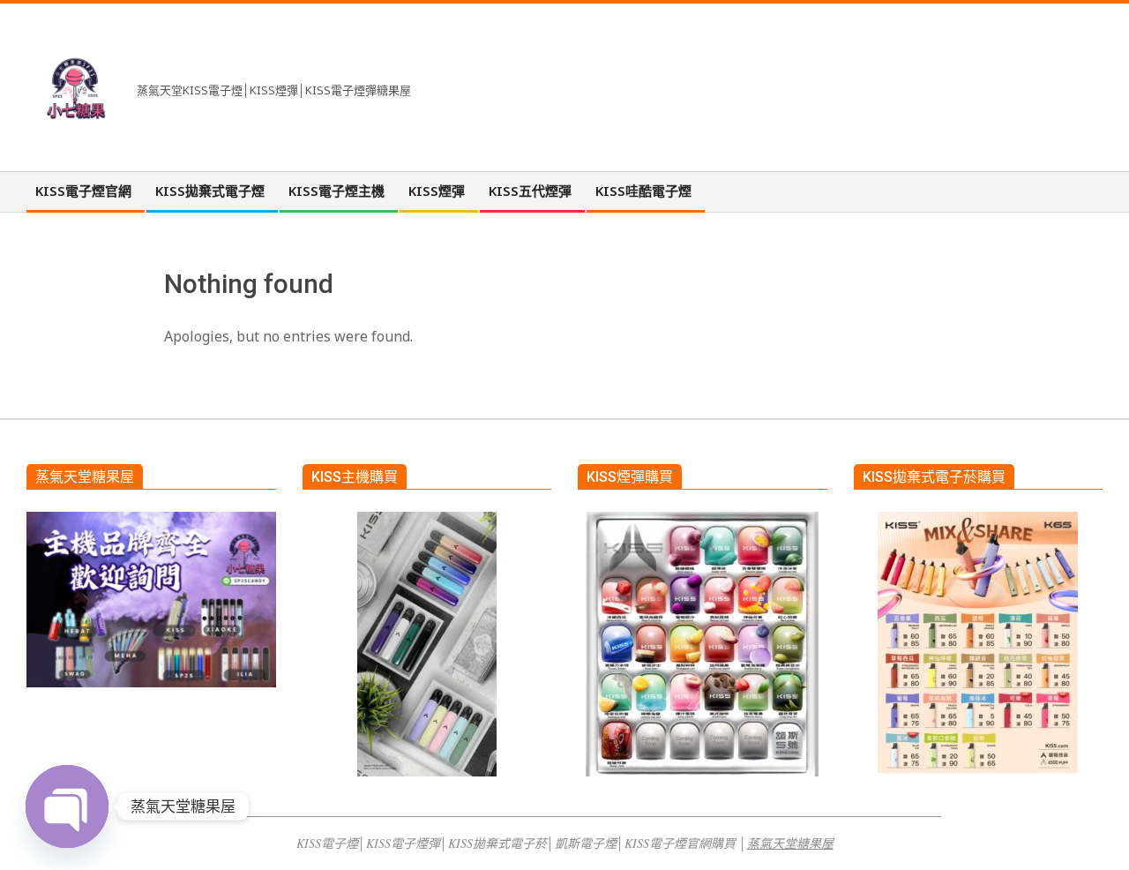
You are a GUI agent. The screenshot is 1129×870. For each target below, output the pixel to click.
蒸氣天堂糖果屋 (790, 843)
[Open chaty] (67, 806)
